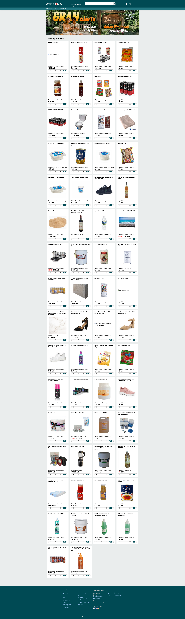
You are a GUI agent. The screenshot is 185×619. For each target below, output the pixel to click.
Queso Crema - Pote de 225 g (56, 177)
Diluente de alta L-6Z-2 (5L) (102, 412)
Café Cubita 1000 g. (123, 278)
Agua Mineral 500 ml (100, 210)
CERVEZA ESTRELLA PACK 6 (125, 76)
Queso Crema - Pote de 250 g (102, 143)
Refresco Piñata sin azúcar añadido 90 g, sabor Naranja (104, 346)
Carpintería (80, 604)
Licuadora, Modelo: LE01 (77, 446)
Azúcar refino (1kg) (99, 278)
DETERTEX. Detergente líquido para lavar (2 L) (126, 514)
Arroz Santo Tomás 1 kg (101, 244)
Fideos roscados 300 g (124, 42)
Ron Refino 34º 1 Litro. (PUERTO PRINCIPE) (126, 447)
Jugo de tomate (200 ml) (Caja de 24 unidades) (57, 548)
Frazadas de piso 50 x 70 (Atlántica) (127, 110)
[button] (49, 22)
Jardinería (66, 607)
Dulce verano (98, 76)
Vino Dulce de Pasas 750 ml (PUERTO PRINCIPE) (78, 211)
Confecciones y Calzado (83, 602)
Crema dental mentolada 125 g (79, 379)
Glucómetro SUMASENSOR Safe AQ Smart (57, 447)
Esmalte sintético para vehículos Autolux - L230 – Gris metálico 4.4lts (103, 448)
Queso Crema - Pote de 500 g (56, 143)
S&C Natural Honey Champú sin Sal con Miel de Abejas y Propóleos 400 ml (80, 549)
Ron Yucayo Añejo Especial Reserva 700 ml (127, 177)
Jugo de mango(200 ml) (101, 480)
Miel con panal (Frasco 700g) (55, 76)
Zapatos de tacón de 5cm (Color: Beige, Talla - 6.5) (126, 312)
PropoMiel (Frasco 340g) (77, 76)
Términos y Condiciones (114, 595)
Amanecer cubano (53, 42)
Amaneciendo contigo (100, 110)
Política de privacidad (114, 592)
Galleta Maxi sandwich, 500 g (79, 42)
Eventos (65, 592)
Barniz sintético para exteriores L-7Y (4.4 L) (80, 514)
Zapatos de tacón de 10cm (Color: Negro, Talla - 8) (80, 312)
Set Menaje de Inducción (54, 244)
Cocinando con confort (101, 42)
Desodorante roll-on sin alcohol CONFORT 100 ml (56, 379)
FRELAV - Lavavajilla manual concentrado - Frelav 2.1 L (102, 514)
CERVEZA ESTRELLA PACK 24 (55, 110)
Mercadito (66, 593)
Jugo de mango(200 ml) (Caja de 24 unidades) (57, 278)
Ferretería (80, 597)
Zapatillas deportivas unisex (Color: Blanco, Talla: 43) (57, 346)
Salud (64, 602)
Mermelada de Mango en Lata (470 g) (80, 144)
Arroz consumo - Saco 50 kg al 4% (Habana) (127, 245)
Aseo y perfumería (82, 599)
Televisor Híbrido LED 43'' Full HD (126, 210)
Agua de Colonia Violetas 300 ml (79, 345)
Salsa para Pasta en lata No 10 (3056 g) (126, 480)
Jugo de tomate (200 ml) (77, 480)
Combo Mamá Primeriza (77, 412)
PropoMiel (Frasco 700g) (101, 379)
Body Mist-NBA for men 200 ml (56, 513)
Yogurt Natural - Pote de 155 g (79, 177)
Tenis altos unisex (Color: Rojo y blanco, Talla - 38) (103, 312)
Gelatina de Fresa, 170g (124, 345)
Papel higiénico (52, 412)
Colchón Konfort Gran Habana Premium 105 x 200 (56, 480)
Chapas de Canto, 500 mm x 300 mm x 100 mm (79, 278)
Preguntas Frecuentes (114, 593)
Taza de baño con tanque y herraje (80, 110)
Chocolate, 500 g (122, 143)
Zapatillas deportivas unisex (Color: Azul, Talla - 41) (104, 177)
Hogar (65, 597)
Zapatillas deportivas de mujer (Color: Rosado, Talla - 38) (126, 379)
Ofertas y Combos (82, 592)
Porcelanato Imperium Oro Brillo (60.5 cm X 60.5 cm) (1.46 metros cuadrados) (57, 313)
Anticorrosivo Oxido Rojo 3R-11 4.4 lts (80, 245)
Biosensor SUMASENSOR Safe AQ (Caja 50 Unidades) (126, 413)
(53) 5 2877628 (98, 596)
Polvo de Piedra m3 (53, 210)
